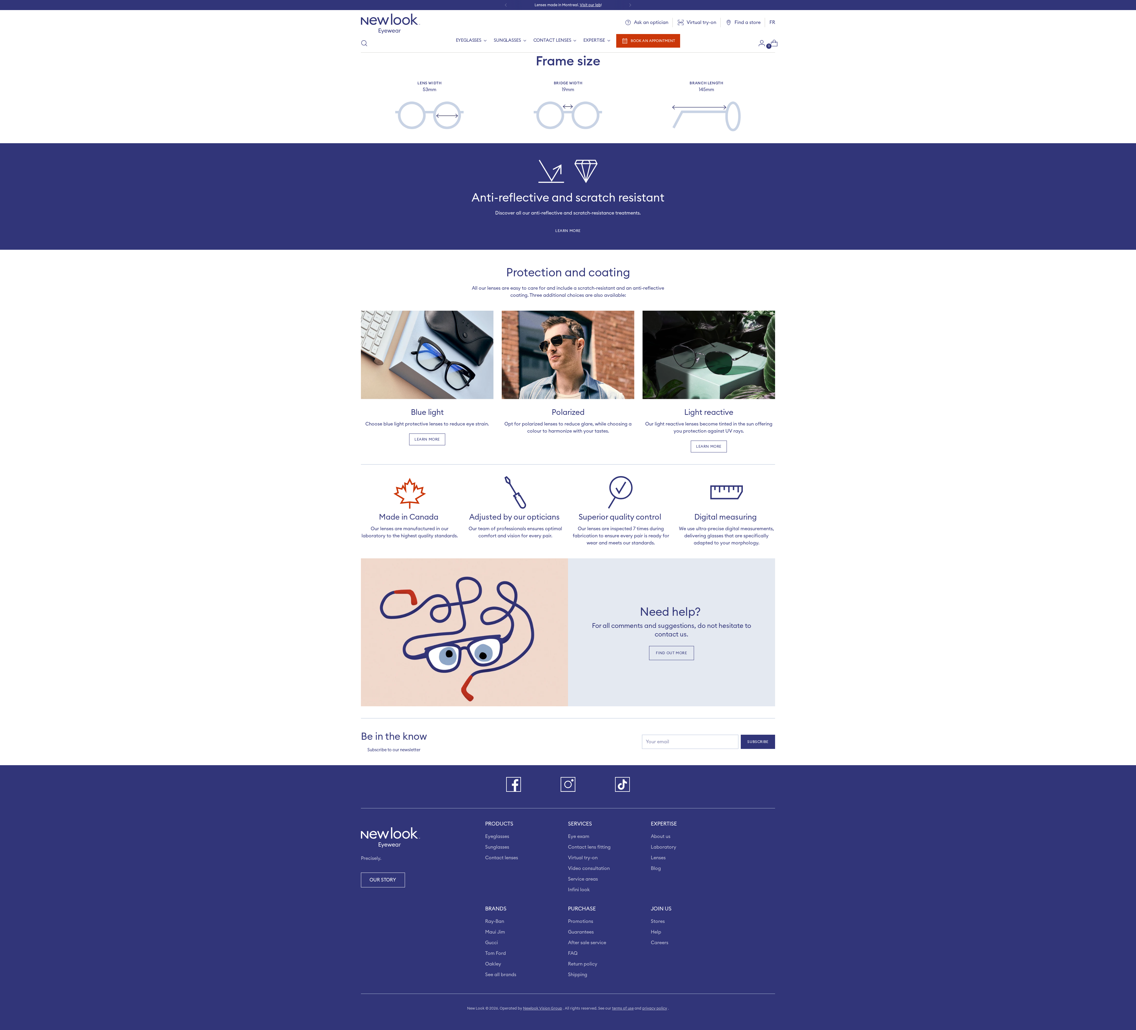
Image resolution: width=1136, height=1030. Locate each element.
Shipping (577, 974)
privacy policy (654, 1008)
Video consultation (589, 868)
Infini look (579, 889)
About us (660, 836)
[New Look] (390, 24)
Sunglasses (497, 847)
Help (656, 932)
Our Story (382, 880)
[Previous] (505, 5)
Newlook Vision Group (542, 1008)
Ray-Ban (494, 921)
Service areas (583, 879)
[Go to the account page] (759, 43)
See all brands (500, 974)
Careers (659, 942)
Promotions (580, 921)
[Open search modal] (364, 43)
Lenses (658, 857)
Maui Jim (495, 932)
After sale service (587, 942)
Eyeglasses (497, 836)
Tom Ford (495, 953)
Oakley (493, 964)
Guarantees (581, 932)
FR (772, 22)
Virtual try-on (583, 857)
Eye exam (578, 836)
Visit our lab (590, 5)
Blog (656, 868)
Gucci (491, 942)
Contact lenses (501, 857)
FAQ (572, 953)
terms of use (623, 1008)
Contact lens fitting (589, 847)
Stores (658, 921)
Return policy (582, 964)
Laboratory (663, 847)
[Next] (630, 5)
